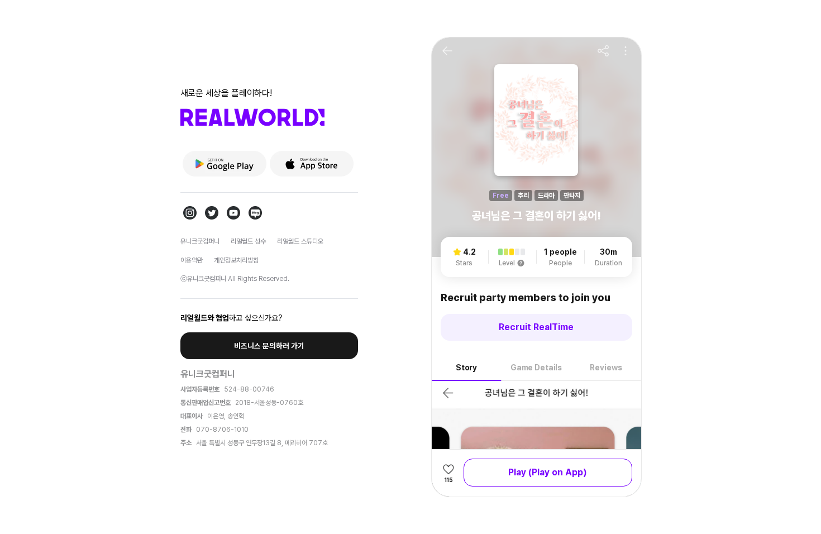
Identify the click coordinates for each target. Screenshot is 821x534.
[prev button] (447, 51)
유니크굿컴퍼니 (199, 241)
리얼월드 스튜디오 (300, 241)
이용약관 (191, 260)
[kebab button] (625, 51)
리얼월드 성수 (248, 241)
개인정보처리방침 (236, 260)
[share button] (603, 51)
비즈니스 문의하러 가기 (269, 345)
